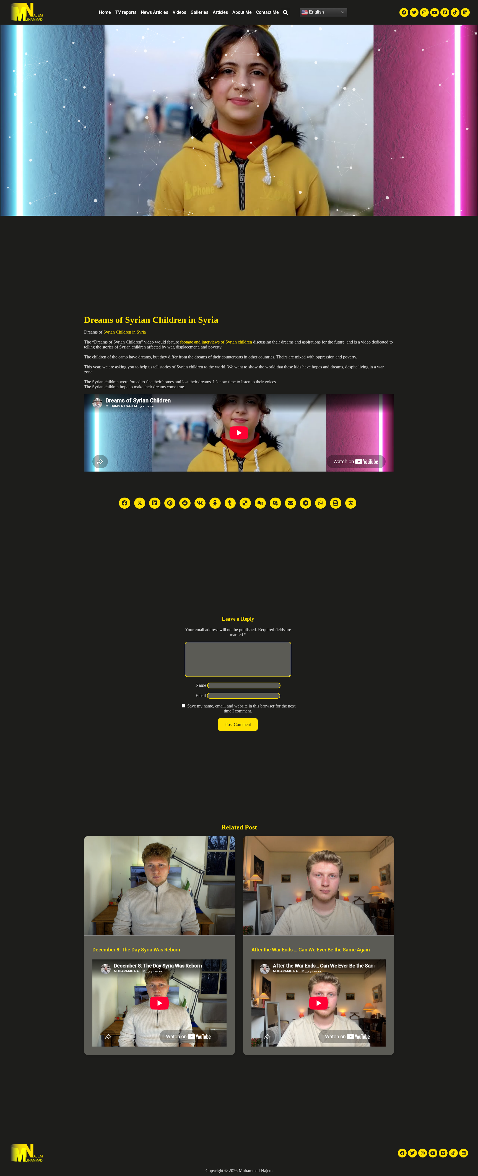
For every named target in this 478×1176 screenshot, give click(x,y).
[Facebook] (403, 12)
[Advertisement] (239, 257)
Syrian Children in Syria (124, 332)
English (316, 12)
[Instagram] (424, 12)
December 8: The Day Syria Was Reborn (136, 950)
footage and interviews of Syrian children (216, 342)
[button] (285, 12)
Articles (220, 12)
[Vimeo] (444, 12)
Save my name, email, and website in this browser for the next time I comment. (241, 708)
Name (201, 685)
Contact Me (267, 12)
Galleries (199, 12)
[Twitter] (414, 12)
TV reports (125, 12)
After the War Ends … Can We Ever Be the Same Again (310, 950)
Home (105, 12)
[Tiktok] (455, 12)
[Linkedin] (465, 12)
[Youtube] (434, 12)
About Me (242, 12)
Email (201, 695)
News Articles (154, 12)
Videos (179, 12)
